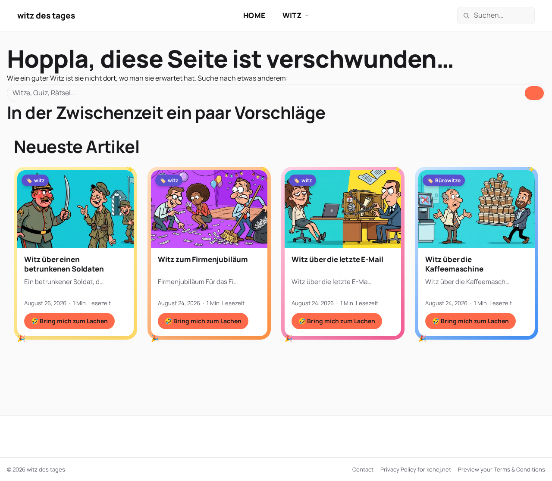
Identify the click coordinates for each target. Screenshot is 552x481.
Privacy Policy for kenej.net (415, 469)
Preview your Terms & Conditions (501, 469)
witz (292, 15)
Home (254, 15)
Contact (362, 469)
